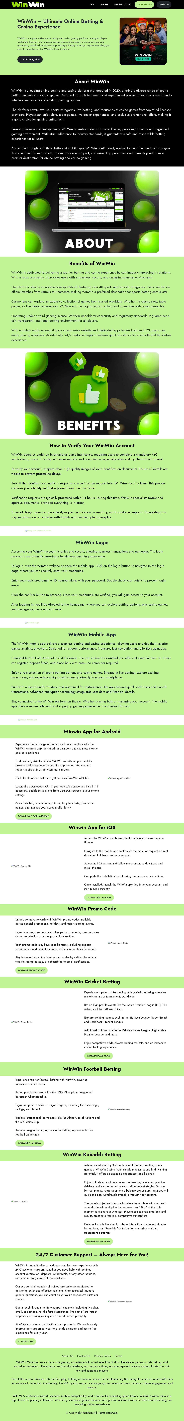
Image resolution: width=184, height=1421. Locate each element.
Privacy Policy (102, 1356)
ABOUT (104, 4)
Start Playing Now (30, 59)
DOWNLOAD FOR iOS (99, 897)
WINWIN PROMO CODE (31, 970)
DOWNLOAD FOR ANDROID (33, 816)
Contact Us (83, 1356)
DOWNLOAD (144, 4)
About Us (67, 1356)
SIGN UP (164, 4)
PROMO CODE (122, 4)
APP (92, 4)
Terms (118, 1356)
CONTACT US (25, 1341)
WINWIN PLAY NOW (98, 1055)
